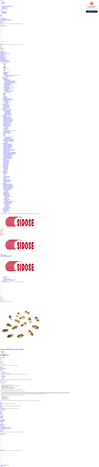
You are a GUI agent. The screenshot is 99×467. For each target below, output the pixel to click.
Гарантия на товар (4, 12)
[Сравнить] (1, 353)
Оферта (1, 466)
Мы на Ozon (2, 423)
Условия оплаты (4, 11)
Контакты (3, 2)
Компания (1, 414)
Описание (3, 375)
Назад (4, 277)
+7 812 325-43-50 (2, 426)
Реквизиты (3, 3)
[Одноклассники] (1, 355)
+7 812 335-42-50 (5, 20)
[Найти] (1, 49)
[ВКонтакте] (0, 355)
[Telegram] (8, 355)
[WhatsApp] (6, 355)
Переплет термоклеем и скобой (6, 6)
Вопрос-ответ (3, 13)
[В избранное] (2, 352)
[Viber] (5, 355)
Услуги (1, 412)
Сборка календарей (4, 7)
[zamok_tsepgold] (23, 347)
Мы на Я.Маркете (2, 424)
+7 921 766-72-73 (6, 19)
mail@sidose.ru (2, 22)
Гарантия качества (2, 408)
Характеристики (4, 376)
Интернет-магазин (2, 409)
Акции (1, 411)
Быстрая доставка (2, 403)
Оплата (3, 377)
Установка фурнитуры (5, 8)
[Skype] (7, 355)
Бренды (1, 413)
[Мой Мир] (2, 355)
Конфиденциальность (3, 465)
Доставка (3, 378)
